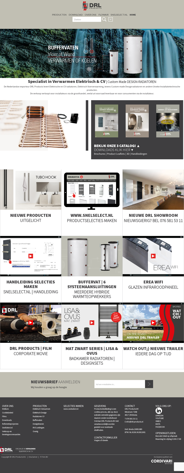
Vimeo (158, 421)
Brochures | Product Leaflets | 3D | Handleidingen (120, 154)
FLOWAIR (103, 14)
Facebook (160, 427)
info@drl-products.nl (134, 421)
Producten (59, 14)
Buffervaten (37, 420)
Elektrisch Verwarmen (41, 409)
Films (4, 416)
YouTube (160, 418)
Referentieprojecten (10, 424)
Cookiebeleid (7, 412)
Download (76, 14)
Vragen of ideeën (101, 440)
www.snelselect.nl (71, 409)
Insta (158, 424)
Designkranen (38, 424)
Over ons (90, 14)
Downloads (7, 420)
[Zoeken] (104, 19)
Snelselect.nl (119, 14)
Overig (35, 431)
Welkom (5, 409)
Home (133, 15)
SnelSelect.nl (7, 427)
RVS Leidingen (38, 427)
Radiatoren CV (38, 416)
